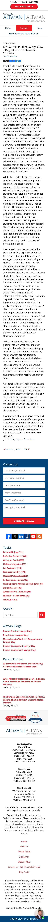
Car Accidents (12, 568)
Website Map (24, 862)
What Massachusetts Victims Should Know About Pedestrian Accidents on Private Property (24, 681)
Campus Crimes (15, 439)
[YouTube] (33, 536)
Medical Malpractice (15, 576)
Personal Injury (13, 552)
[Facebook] (9, 536)
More (40, 28)
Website (24, 846)
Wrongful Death (13, 560)
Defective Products (14, 556)
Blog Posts (24, 872)
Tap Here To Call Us (24, 6)
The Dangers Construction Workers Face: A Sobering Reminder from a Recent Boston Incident (24, 699)
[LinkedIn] (21, 536)
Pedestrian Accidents (15, 580)
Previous (8, 449)
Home (8, 28)
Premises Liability (14, 572)
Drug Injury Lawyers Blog (15, 635)
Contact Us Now (24, 521)
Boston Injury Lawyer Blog (24, 17)
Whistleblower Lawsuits (17, 591)
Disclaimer (24, 856)
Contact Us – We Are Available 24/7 (24, 867)
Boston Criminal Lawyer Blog (17, 631)
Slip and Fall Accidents (16, 595)
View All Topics (10, 599)
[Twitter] (15, 536)
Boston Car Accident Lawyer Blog (19, 646)
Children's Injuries (14, 564)
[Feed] (39, 536)
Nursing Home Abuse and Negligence (23, 583)
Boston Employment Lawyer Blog (19, 650)
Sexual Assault (29, 439)
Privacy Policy (24, 851)
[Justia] (27, 536)
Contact (24, 28)
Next (26, 449)
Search (42, 615)
